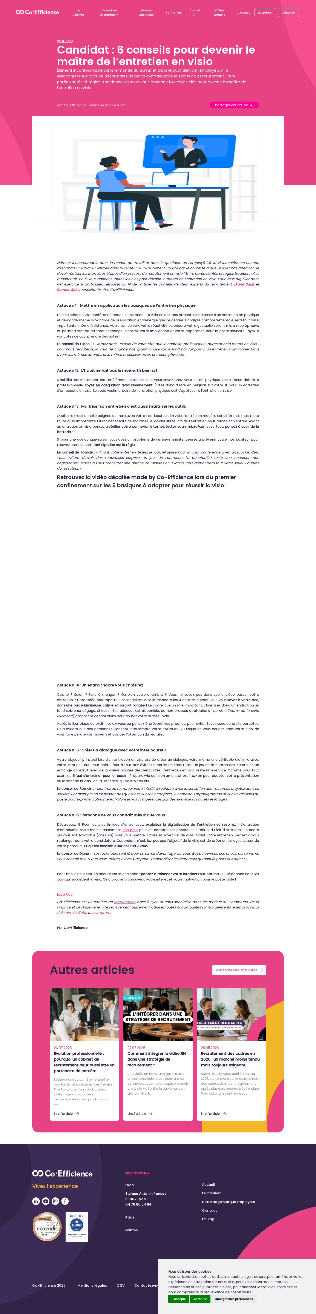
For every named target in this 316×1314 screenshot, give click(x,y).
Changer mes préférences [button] (234, 1299)
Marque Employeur (146, 12)
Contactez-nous (149, 1285)
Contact (244, 13)
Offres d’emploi (220, 12)
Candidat (288, 13)
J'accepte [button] (179, 1299)
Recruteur (265, 13)
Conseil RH (194, 12)
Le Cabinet (78, 12)
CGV (121, 1285)
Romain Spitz (68, 289)
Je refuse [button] (200, 1299)
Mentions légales (92, 1285)
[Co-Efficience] (37, 13)
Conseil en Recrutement (109, 12)
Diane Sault (244, 284)
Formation (173, 13)
